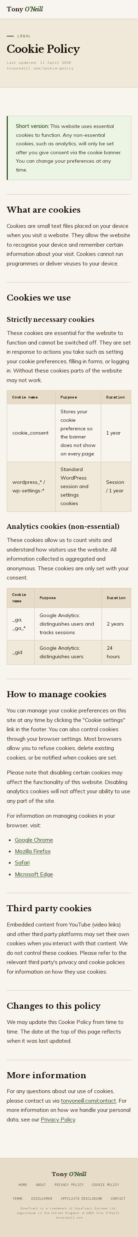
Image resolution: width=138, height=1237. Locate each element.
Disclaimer (41, 1199)
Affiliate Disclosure (82, 1199)
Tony (25, 9)
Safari (22, 862)
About (41, 1185)
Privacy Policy (58, 1119)
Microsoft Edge (34, 874)
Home (23, 1185)
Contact (118, 1199)
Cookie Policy (105, 1185)
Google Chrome (34, 839)
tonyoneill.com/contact (88, 1100)
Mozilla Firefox (33, 851)
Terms (18, 1199)
